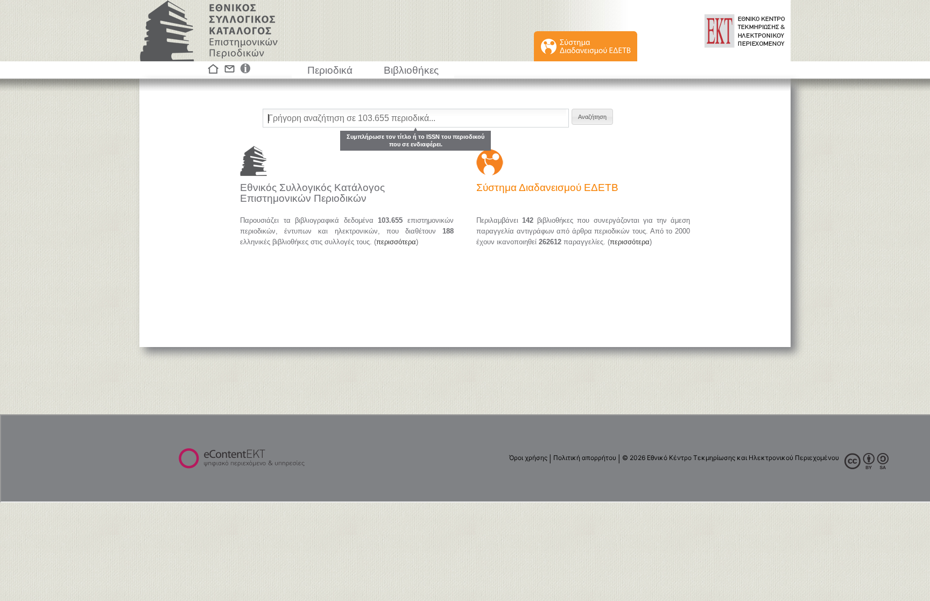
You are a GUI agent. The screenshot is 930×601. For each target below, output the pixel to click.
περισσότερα (396, 242)
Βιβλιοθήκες (411, 70)
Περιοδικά (330, 70)
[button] (592, 117)
